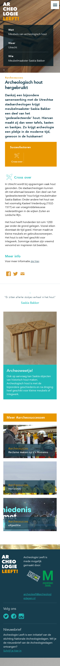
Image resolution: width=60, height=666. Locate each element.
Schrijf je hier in (12, 650)
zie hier (35, 261)
